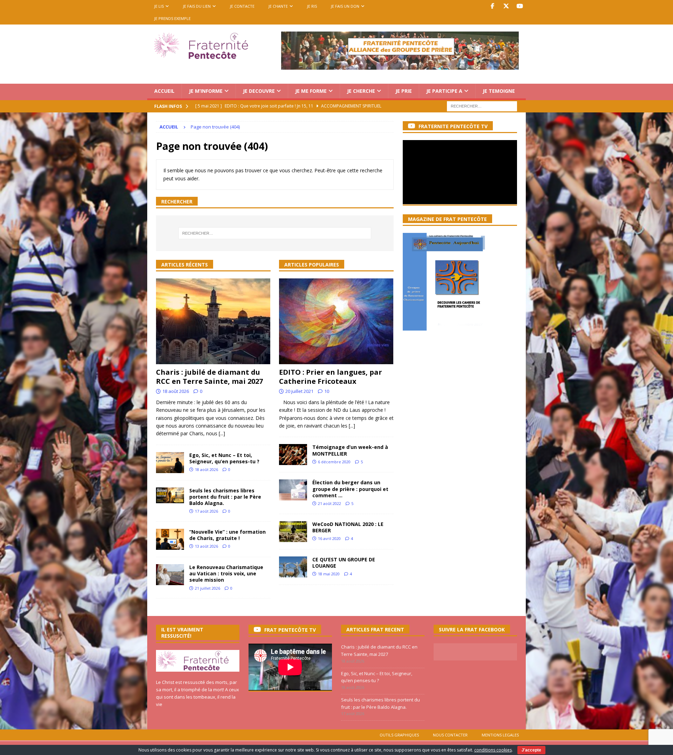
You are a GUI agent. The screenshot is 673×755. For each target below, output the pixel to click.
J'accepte (531, 750)
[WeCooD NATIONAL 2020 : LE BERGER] (293, 531)
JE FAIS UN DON (345, 6)
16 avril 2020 (329, 538)
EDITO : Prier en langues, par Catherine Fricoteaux (330, 376)
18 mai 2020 (329, 573)
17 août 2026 (206, 511)
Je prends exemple (172, 18)
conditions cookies (493, 750)
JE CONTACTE (242, 6)
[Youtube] (520, 6)
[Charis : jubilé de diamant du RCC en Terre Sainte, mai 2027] (213, 321)
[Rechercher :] (482, 105)
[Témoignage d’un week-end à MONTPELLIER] (293, 454)
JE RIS (312, 6)
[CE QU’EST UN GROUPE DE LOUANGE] (293, 566)
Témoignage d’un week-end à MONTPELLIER (350, 450)
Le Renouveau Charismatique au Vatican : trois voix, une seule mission (226, 573)
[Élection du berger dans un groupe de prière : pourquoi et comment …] (293, 489)
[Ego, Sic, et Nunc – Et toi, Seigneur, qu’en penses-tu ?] (170, 462)
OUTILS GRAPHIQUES (399, 734)
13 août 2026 (206, 546)
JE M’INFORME (206, 91)
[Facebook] (492, 6)
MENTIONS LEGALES (500, 734)
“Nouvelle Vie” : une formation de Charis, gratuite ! (227, 534)
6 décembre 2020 (334, 461)
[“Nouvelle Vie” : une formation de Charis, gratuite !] (170, 539)
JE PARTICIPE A (444, 91)
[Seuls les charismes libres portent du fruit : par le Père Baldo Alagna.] (170, 495)
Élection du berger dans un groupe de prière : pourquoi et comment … (350, 488)
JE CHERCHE (361, 91)
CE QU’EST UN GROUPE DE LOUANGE (343, 562)
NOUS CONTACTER (450, 734)
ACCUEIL (164, 91)
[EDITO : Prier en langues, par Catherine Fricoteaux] (336, 321)
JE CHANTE (278, 6)
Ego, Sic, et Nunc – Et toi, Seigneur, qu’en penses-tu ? (224, 458)
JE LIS (159, 6)
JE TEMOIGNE (499, 91)
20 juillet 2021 (299, 391)
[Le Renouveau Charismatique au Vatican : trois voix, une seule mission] (170, 574)
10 (326, 391)
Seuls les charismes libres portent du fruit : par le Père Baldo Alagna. (225, 496)
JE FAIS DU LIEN (197, 6)
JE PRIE (403, 91)
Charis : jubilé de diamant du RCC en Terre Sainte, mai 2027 (209, 376)
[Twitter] (506, 6)
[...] (222, 433)
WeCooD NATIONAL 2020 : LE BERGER (347, 527)
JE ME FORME (311, 91)
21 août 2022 (329, 503)
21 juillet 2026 (207, 588)
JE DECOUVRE (259, 91)
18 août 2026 (175, 391)
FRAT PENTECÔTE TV (290, 629)
